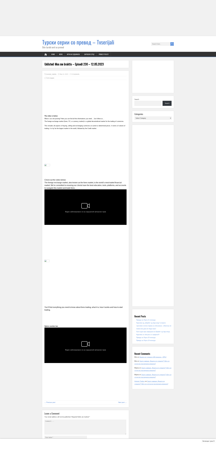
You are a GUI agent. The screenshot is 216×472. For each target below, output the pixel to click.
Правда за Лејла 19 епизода (145, 340)
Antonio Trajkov (139, 381)
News (61, 54)
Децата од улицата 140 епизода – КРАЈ (152, 357)
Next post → (122, 402)
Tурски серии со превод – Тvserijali (78, 42)
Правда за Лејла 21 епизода (145, 320)
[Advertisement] (67, 19)
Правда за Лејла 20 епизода (145, 337)
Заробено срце (89, 54)
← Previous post (49, 402)
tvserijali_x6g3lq (51, 74)
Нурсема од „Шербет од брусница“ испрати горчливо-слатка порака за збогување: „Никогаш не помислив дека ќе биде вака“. (153, 326)
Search (136, 99)
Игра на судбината (73, 54)
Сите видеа (50, 78)
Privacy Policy (104, 54)
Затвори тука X (208, 441)
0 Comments (75, 74)
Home (53, 54)
